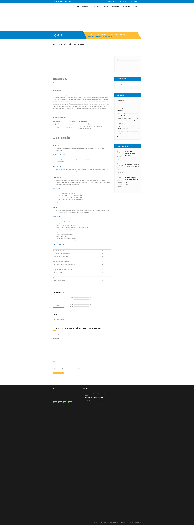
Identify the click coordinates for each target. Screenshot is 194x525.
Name (55, 353)
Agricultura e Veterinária (124, 115)
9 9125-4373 (70, 1)
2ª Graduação (120, 100)
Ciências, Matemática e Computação (126, 120)
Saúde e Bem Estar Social (117, 34)
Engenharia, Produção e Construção (126, 126)
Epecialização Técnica (123, 108)
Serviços (120, 133)
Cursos (93, 34)
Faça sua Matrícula (136, 1)
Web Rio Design (137, 522)
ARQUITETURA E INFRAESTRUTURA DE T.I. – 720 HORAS (131, 153)
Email (54, 361)
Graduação (120, 110)
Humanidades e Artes (123, 128)
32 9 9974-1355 (63, 1)
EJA (118, 105)
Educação (120, 123)
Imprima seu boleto (112, 1)
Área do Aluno (124, 1)
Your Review (56, 338)
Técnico (119, 136)
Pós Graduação (102, 34)
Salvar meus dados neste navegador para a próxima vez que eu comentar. (73, 368)
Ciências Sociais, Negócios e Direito (126, 118)
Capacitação (120, 102)
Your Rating (56, 334)
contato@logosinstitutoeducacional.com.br (93, 400)
